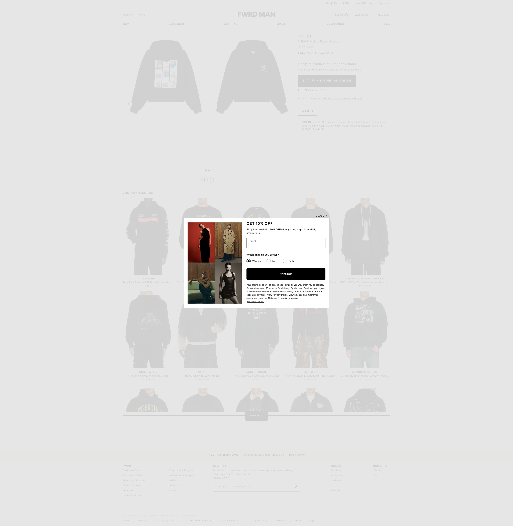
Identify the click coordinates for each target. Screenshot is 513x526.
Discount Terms (255, 301)
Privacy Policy (280, 295)
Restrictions (300, 295)
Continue (286, 274)
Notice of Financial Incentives (283, 298)
